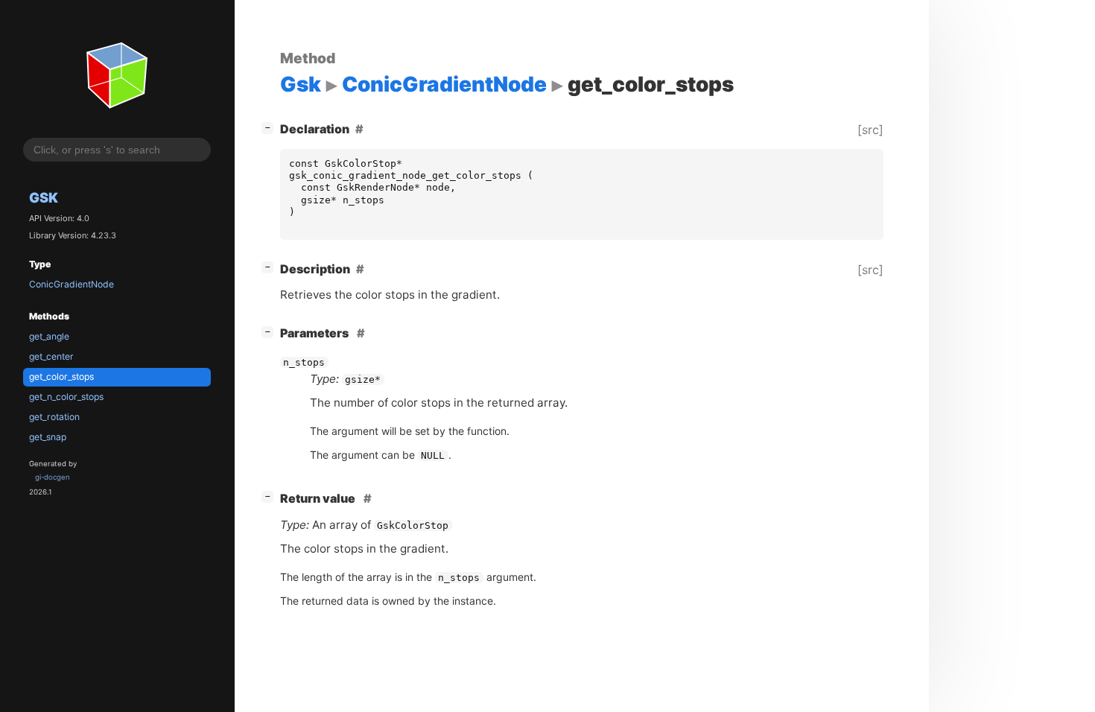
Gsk (43, 197)
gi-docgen (52, 477)
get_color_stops (61, 376)
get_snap (47, 436)
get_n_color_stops (66, 396)
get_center (51, 356)
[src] (870, 129)
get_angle (49, 336)
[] (270, 127)
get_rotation (54, 416)
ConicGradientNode (71, 284)
